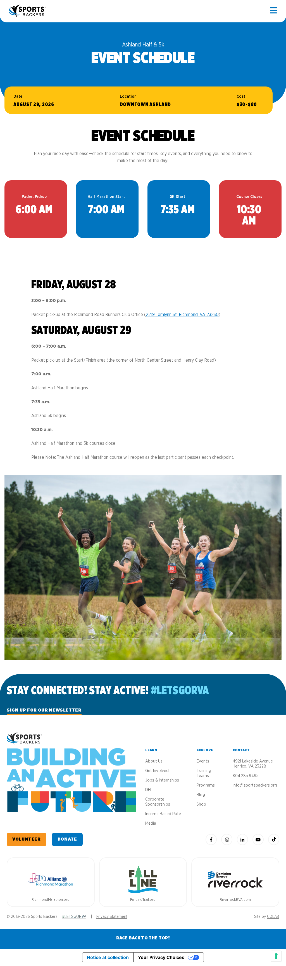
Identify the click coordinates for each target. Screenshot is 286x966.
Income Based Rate (163, 814)
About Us (154, 761)
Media (150, 823)
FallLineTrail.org (143, 900)
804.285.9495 (246, 776)
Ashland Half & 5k (143, 45)
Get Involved (157, 771)
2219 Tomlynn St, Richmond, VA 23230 (182, 314)
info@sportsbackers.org (255, 785)
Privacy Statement (111, 917)
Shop (201, 804)
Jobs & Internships (162, 780)
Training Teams (204, 773)
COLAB (273, 917)
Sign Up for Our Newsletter (44, 710)
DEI (148, 790)
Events (203, 761)
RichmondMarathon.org (51, 900)
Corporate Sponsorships (157, 801)
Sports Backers (28, 11)
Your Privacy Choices (161, 957)
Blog (201, 795)
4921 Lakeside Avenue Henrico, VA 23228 (253, 763)
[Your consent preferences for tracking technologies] (276, 956)
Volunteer (26, 839)
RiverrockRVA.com (235, 900)
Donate (67, 839)
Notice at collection (108, 957)
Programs (206, 785)
